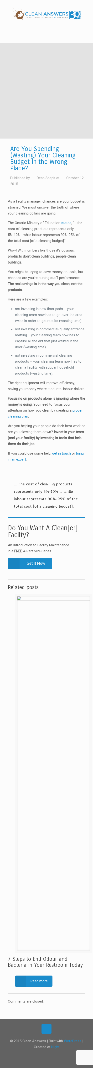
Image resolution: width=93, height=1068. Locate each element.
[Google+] (43, 1055)
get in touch (61, 453)
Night (55, 1047)
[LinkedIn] (56, 1055)
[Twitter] (49, 1055)
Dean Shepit (46, 178)
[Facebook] (36, 1055)
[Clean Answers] (46, 14)
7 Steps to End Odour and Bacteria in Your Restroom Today (45, 962)
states (66, 223)
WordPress (72, 1041)
